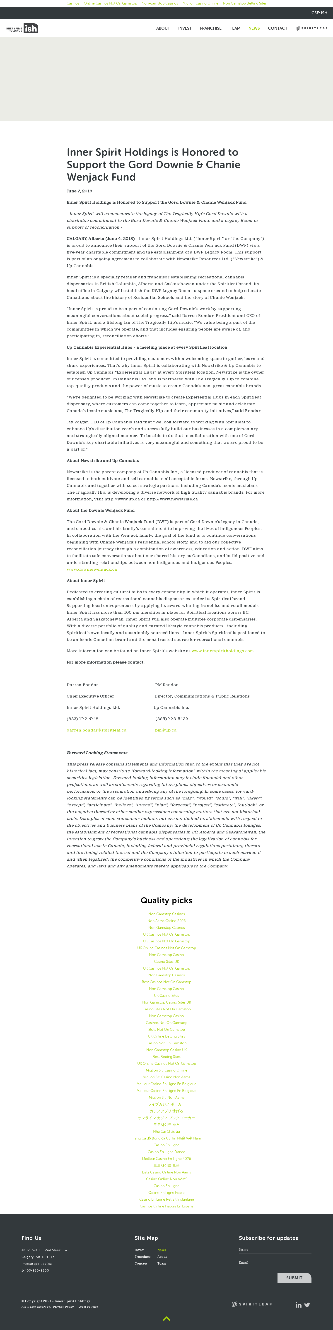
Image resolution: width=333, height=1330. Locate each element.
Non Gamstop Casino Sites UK (166, 1002)
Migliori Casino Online (200, 3)
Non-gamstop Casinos (160, 3)
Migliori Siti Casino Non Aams (166, 1077)
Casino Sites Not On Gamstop (166, 1009)
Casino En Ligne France (166, 1152)
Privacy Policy (63, 1307)
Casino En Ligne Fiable (166, 1192)
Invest (185, 28)
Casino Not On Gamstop (166, 1043)
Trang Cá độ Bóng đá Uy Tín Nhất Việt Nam (166, 1138)
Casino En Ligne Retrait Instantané (166, 1199)
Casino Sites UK (166, 961)
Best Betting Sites (167, 1057)
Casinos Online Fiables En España (166, 1206)
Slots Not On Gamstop (166, 1029)
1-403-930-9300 (35, 1270)
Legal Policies (88, 1307)
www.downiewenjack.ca (92, 569)
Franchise (211, 28)
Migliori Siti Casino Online (166, 1070)
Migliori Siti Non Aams (166, 1097)
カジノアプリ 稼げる (166, 1111)
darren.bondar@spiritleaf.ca (97, 730)
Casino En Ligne (166, 1145)
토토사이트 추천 (166, 1124)
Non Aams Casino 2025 (166, 921)
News (254, 28)
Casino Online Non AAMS (166, 1179)
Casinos (73, 3)
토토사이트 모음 (166, 1165)
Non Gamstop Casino (166, 955)
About (163, 28)
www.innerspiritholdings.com (223, 651)
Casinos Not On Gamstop (166, 1023)
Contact (277, 28)
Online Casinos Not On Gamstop (110, 3)
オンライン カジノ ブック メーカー (166, 1118)
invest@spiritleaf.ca (37, 1264)
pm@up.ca (166, 730)
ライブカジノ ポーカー (166, 1104)
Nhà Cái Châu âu (166, 1131)
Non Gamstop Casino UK (166, 1050)
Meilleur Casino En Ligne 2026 (166, 1158)
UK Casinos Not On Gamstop (166, 934)
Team (235, 28)
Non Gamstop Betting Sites (245, 3)
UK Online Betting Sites (166, 1036)
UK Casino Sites (166, 995)
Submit (294, 1277)
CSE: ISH (319, 12)
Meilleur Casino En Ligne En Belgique (166, 1084)
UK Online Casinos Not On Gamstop (166, 948)
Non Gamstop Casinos (166, 914)
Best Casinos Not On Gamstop (166, 982)
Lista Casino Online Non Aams (166, 1172)
